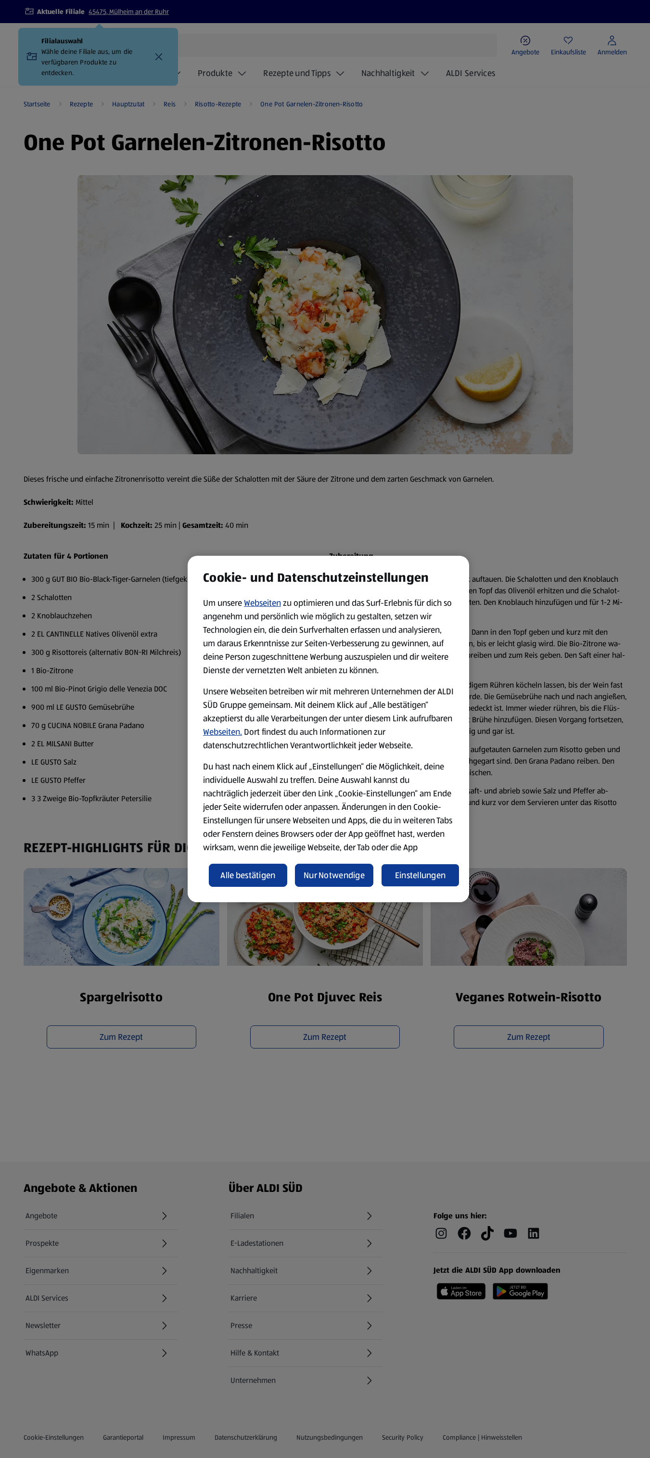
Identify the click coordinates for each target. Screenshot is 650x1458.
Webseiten (262, 603)
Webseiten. (222, 732)
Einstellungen (420, 875)
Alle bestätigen (247, 875)
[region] (328, 729)
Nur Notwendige (334, 875)
